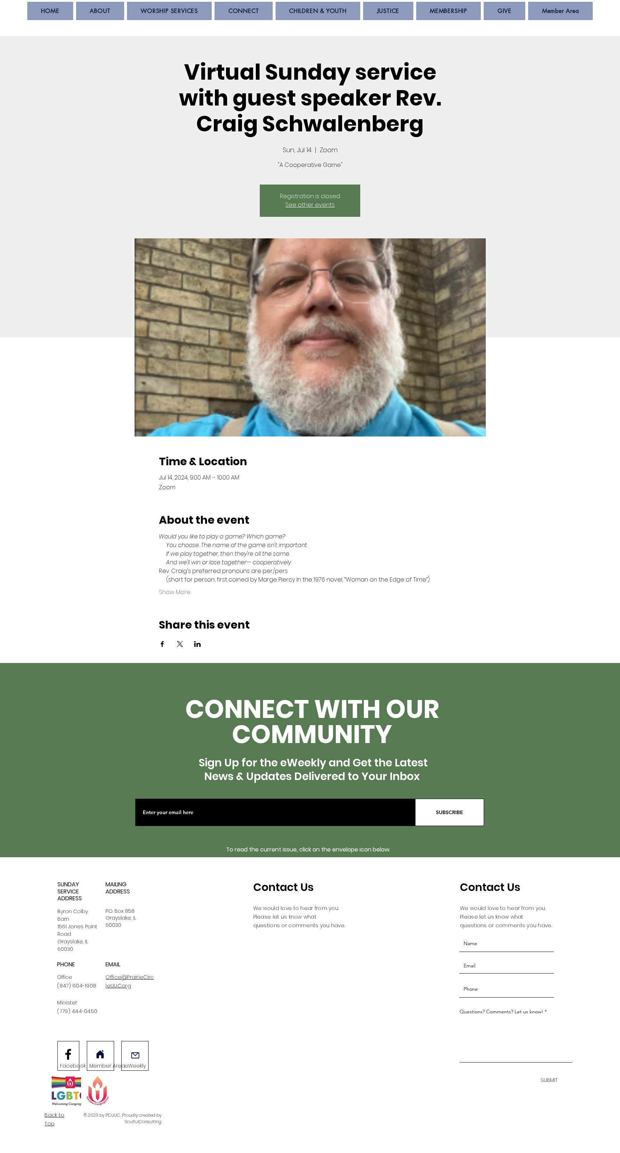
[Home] (100, 1054)
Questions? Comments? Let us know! (501, 1011)
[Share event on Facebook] (162, 644)
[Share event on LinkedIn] (197, 644)
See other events (310, 205)
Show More (175, 592)
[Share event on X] (180, 644)
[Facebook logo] (68, 1054)
